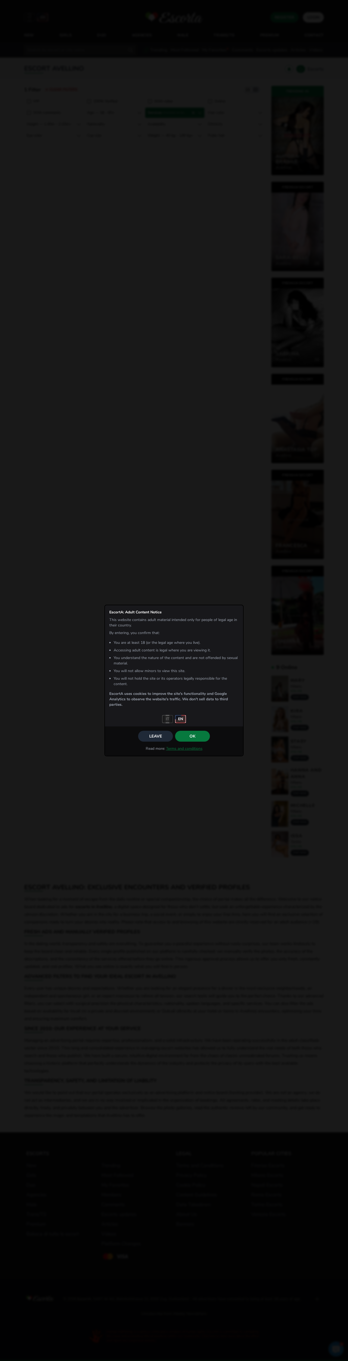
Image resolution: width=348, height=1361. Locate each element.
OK (192, 736)
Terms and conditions (184, 748)
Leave (155, 736)
